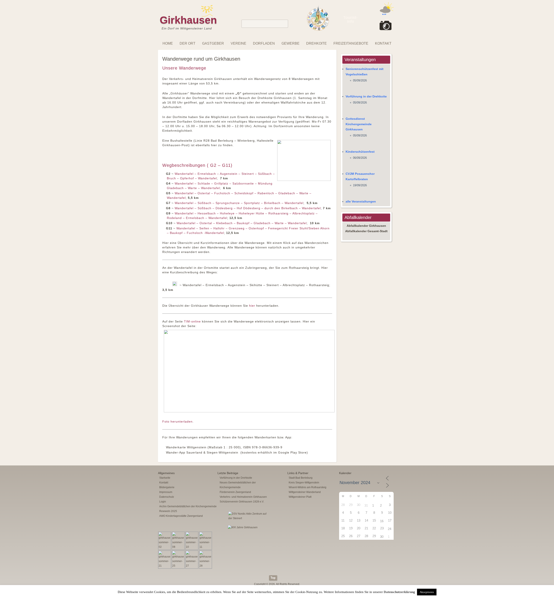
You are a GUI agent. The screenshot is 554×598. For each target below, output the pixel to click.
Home (168, 43)
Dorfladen (264, 43)
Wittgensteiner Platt (300, 496)
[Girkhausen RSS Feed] (392, 574)
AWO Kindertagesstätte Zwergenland (181, 515)
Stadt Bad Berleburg (300, 477)
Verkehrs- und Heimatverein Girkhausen (243, 496)
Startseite (164, 477)
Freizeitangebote (350, 43)
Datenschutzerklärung (399, 592)
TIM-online (192, 321)
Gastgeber (213, 43)
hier (252, 305)
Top (273, 577)
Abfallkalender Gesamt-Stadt (366, 231)
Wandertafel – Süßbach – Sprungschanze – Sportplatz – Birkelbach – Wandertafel (239, 203)
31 (366, 505)
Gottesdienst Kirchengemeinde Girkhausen (359, 124)
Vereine (238, 43)
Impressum (165, 492)
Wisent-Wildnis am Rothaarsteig (307, 487)
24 (389, 529)
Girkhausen (188, 20)
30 (381, 536)
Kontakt (383, 43)
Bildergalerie (166, 487)
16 (381, 521)
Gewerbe (291, 43)
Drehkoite (316, 43)
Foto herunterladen (177, 421)
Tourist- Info (350, 19)
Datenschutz (166, 496)
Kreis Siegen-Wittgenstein (304, 482)
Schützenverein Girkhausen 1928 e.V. (242, 501)
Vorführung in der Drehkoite (366, 96)
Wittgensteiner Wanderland (305, 492)
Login (162, 501)
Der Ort (187, 43)
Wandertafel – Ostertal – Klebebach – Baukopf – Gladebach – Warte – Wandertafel (242, 223)
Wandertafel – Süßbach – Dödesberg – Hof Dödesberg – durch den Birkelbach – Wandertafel (248, 208)
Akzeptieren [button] (427, 592)
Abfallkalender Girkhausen (366, 225)
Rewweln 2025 (168, 511)
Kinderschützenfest (360, 151)
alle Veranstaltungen (361, 201)
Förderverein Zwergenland (235, 492)
